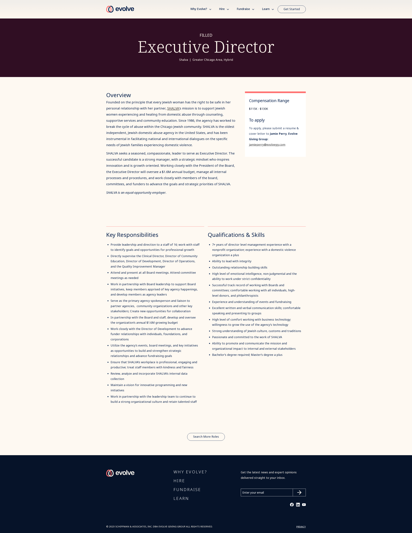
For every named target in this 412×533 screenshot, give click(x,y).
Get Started (292, 9)
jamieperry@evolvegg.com (267, 145)
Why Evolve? (198, 9)
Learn (266, 9)
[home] (120, 9)
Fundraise (243, 9)
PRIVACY (301, 526)
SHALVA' (173, 108)
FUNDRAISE (187, 489)
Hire (222, 9)
